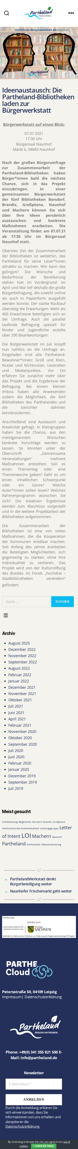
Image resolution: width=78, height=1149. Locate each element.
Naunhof (57, 837)
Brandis (47, 821)
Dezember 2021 (22, 687)
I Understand (43, 1146)
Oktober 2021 (20, 699)
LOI (26, 835)
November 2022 (22, 655)
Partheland (14, 844)
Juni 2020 (16, 756)
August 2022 (19, 668)
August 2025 (19, 643)
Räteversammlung (51, 844)
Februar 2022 (19, 674)
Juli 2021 (15, 706)
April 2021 (17, 718)
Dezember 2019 (22, 775)
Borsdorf (37, 821)
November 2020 (22, 731)
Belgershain (25, 821)
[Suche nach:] (25, 602)
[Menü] (71, 13)
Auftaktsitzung (10, 821)
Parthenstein (34, 844)
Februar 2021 (19, 725)
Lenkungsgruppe (49, 828)
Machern (41, 836)
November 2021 (22, 693)
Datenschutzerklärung (43, 996)
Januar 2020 (18, 769)
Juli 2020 (15, 750)
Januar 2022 (18, 680)
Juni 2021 (16, 712)
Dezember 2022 (22, 649)
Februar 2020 (19, 763)
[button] (5, 615)
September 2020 (22, 744)
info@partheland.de (39, 1057)
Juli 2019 (15, 788)
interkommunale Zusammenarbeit (20, 828)
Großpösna (59, 821)
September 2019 (22, 782)
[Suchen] (6, 13)
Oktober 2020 (20, 737)
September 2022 (22, 661)
